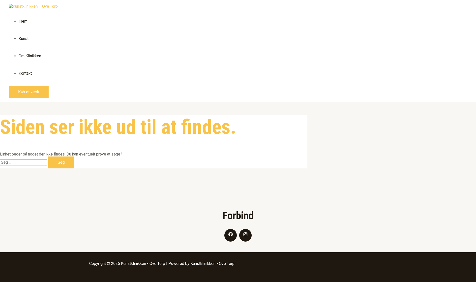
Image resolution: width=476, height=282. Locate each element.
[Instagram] (245, 235)
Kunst (24, 38)
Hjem (23, 21)
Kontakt (25, 73)
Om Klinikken (30, 56)
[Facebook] (230, 235)
